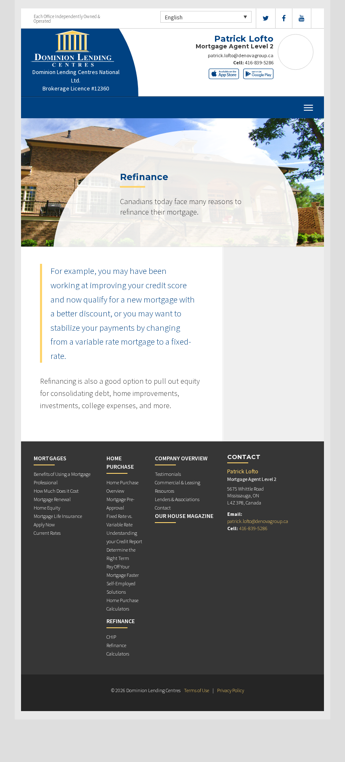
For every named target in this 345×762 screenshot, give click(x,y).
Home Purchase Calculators (122, 604)
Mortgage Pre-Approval (120, 503)
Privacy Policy (230, 690)
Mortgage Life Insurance (58, 516)
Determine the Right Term (120, 554)
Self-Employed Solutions (120, 587)
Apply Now (44, 524)
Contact (163, 507)
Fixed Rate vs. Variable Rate (119, 520)
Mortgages (50, 458)
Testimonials (168, 474)
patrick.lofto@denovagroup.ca (240, 55)
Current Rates (47, 533)
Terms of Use (196, 690)
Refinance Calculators (117, 649)
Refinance (120, 621)
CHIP (111, 637)
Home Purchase (120, 462)
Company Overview (181, 458)
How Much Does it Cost (56, 491)
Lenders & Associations (177, 499)
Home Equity (47, 507)
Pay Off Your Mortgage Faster (122, 570)
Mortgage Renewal (52, 499)
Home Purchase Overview (122, 486)
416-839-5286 (259, 62)
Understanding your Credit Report (124, 537)
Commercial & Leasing (177, 482)
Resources (164, 491)
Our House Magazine (184, 516)
